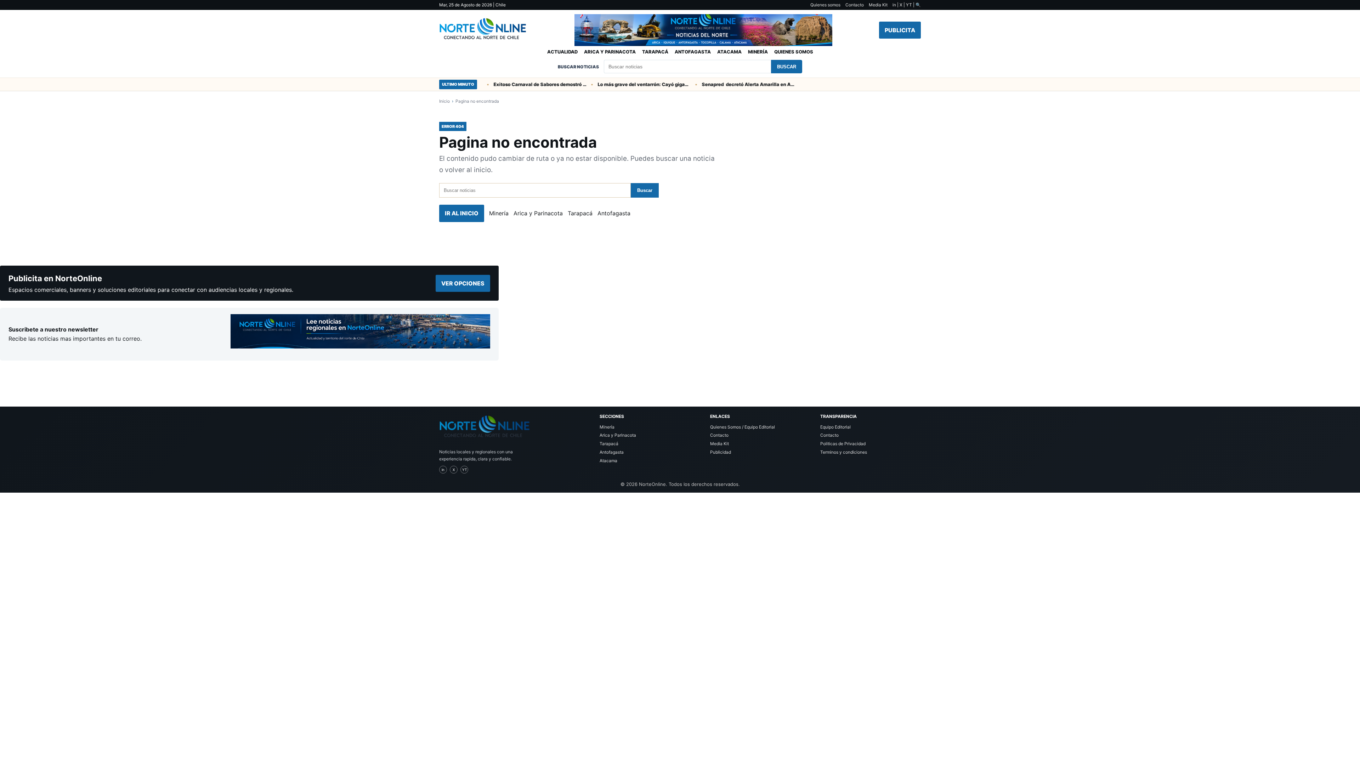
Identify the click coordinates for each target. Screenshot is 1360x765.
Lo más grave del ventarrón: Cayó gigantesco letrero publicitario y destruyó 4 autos (630, 84)
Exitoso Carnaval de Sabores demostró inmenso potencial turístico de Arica (526, 84)
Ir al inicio (461, 213)
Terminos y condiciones (843, 452)
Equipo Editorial (835, 427)
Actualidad (562, 52)
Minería (758, 52)
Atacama (729, 52)
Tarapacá (655, 52)
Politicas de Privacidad (843, 443)
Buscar (786, 66)
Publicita (900, 30)
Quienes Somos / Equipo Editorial (742, 427)
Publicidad (720, 452)
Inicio (444, 101)
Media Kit (878, 4)
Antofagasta (693, 52)
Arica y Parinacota (610, 52)
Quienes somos (825, 4)
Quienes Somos (793, 52)
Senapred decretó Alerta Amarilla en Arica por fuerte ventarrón (734, 84)
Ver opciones (462, 283)
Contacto (854, 4)
